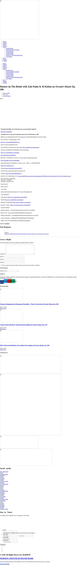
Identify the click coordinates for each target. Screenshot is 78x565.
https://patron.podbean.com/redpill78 (22, 202)
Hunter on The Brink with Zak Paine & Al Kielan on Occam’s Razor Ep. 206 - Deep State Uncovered (27, 233)
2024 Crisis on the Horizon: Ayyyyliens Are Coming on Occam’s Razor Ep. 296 (24, 345)
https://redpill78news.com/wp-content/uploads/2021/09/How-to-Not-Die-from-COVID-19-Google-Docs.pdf (45, 176)
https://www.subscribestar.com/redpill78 (17, 197)
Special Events (9, 51)
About (4, 41)
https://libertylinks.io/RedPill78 (8, 155)
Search (1, 270)
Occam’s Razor (9, 52)
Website (2, 262)
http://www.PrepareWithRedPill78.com (10, 142)
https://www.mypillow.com (7, 165)
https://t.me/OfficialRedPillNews (13, 173)
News (4, 58)
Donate (5, 59)
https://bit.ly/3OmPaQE (6, 131)
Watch (4, 47)
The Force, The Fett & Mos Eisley (14, 55)
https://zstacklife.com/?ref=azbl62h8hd (10, 160)
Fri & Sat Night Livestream (12, 49)
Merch (4, 44)
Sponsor (5, 45)
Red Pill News (9, 48)
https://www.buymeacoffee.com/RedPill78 (20, 205)
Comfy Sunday (9, 54)
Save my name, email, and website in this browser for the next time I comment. (21, 265)
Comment (3, 254)
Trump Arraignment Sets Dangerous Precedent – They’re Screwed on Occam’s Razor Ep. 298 (29, 304)
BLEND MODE (27, 558)
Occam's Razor (6, 96)
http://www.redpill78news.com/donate (10, 152)
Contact (5, 61)
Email (2, 259)
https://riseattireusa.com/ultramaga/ (31, 147)
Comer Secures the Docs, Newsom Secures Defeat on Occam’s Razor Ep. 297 (23, 325)
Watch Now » (3, 308)
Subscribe (3, 544)
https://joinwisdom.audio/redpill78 (13, 168)
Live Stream (9, 56)
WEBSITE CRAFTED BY (10, 558)
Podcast (5, 43)
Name (2, 256)
